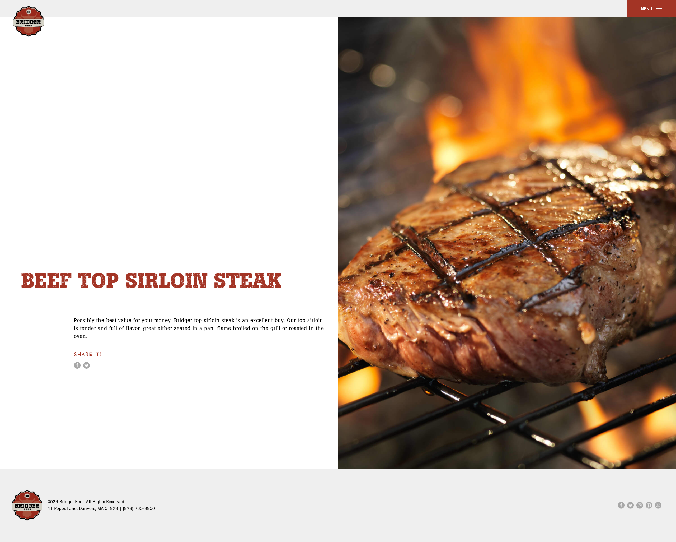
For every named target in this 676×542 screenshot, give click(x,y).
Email (658, 505)
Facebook (77, 365)
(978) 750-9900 (139, 508)
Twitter (86, 365)
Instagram (639, 505)
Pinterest (649, 505)
